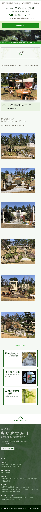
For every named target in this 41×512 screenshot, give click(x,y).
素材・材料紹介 (5, 470)
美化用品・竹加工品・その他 (10, 466)
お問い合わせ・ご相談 (19, 497)
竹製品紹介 (4, 462)
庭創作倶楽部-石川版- (8, 499)
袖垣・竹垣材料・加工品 (13, 464)
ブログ (8, 42)
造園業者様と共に (6, 479)
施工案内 (3, 485)
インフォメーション (7, 495)
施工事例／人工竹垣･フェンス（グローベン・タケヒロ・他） (20, 489)
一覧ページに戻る (20, 345)
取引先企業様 (5, 481)
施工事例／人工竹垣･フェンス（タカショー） (15, 487)
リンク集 (30, 497)
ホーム (3, 458)
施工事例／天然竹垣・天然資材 (11, 491)
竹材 (2, 464)
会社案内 (3, 476)
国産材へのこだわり (20, 479)
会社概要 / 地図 (32, 479)
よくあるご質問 (6, 497)
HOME (2, 42)
